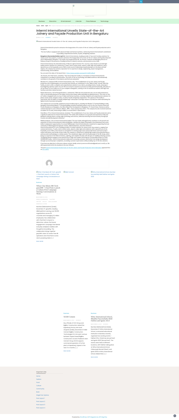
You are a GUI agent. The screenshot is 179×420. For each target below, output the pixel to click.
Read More (39, 241)
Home (38, 376)
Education (52, 21)
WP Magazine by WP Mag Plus (97, 417)
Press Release (91, 21)
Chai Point (52, 199)
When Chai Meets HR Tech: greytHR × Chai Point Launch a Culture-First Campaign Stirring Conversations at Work (48, 190)
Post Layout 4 (40, 408)
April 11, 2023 (40, 37)
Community (40, 389)
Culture (38, 386)
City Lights (45, 149)
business (55, 37)
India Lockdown (52, 201)
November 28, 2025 (42, 197)
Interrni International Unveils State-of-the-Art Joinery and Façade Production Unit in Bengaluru (74, 148)
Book (37, 392)
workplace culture (41, 204)
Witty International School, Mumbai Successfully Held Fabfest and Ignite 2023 (102, 319)
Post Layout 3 (40, 405)
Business (42, 21)
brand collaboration (42, 199)
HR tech (45, 201)
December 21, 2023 (69, 320)
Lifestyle (78, 21)
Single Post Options (42, 395)
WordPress (83, 417)
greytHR (38, 201)
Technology (104, 21)
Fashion (38, 379)
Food (38, 382)
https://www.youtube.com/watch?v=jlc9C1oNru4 (80, 73)
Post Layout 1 (40, 398)
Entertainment (66, 21)
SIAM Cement (69, 317)
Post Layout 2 (40, 401)
